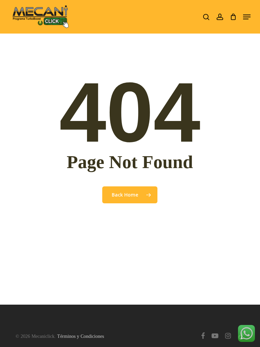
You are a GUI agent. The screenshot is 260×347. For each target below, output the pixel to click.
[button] (247, 17)
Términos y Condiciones (80, 336)
